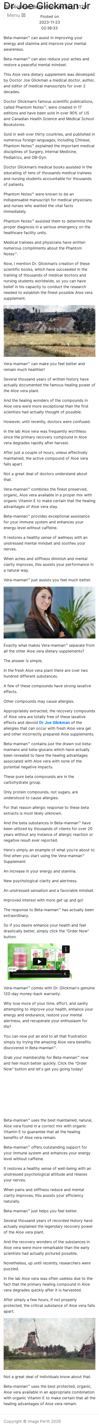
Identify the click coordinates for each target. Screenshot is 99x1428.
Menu (14, 15)
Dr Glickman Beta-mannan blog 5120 (45, 7)
